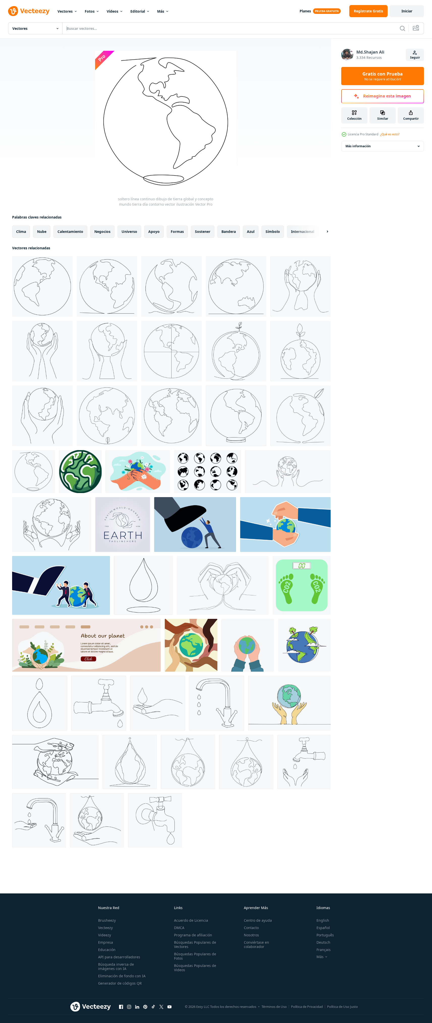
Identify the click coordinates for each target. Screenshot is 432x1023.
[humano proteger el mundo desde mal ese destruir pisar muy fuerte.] (195, 524)
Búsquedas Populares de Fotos (195, 956)
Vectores (65, 11)
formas (177, 231)
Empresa (105, 942)
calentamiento (70, 231)
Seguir (415, 57)
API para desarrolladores (119, 957)
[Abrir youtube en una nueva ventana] (169, 1007)
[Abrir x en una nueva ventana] (161, 1007)
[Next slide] (323, 232)
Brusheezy (107, 920)
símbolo (273, 231)
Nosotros (251, 935)
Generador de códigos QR (120, 983)
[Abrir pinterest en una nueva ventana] (145, 1007)
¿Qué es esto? (389, 134)
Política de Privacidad (307, 1006)
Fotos (90, 11)
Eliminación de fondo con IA (122, 975)
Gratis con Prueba (382, 76)
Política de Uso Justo (342, 1006)
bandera (228, 231)
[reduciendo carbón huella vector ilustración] (302, 585)
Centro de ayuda (258, 920)
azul (250, 231)
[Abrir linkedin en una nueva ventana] (137, 1007)
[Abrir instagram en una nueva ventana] (129, 1007)
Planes (305, 11)
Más (160, 11)
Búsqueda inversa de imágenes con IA (116, 966)
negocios (102, 231)
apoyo (154, 231)
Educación (107, 949)
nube (41, 231)
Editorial (137, 11)
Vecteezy (105, 927)
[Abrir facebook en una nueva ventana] (121, 1007)
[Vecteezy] (28, 11)
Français (323, 949)
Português (325, 935)
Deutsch (323, 942)
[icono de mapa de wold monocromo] (207, 471)
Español (323, 927)
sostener (202, 231)
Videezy (104, 935)
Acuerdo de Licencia (191, 920)
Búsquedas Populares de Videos (195, 967)
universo (129, 231)
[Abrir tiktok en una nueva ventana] (153, 1007)
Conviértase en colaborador (256, 944)
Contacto (251, 927)
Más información (358, 146)
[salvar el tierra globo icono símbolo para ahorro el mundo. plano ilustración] (191, 645)
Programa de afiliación (193, 935)
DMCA (179, 927)
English (322, 920)
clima (21, 231)
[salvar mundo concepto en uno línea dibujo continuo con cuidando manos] (51, 524)
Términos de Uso (274, 1006)
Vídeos (112, 11)
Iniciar (406, 11)
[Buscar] (402, 28)
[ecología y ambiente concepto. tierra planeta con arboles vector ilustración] (304, 645)
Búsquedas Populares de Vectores (195, 944)
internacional (302, 231)
